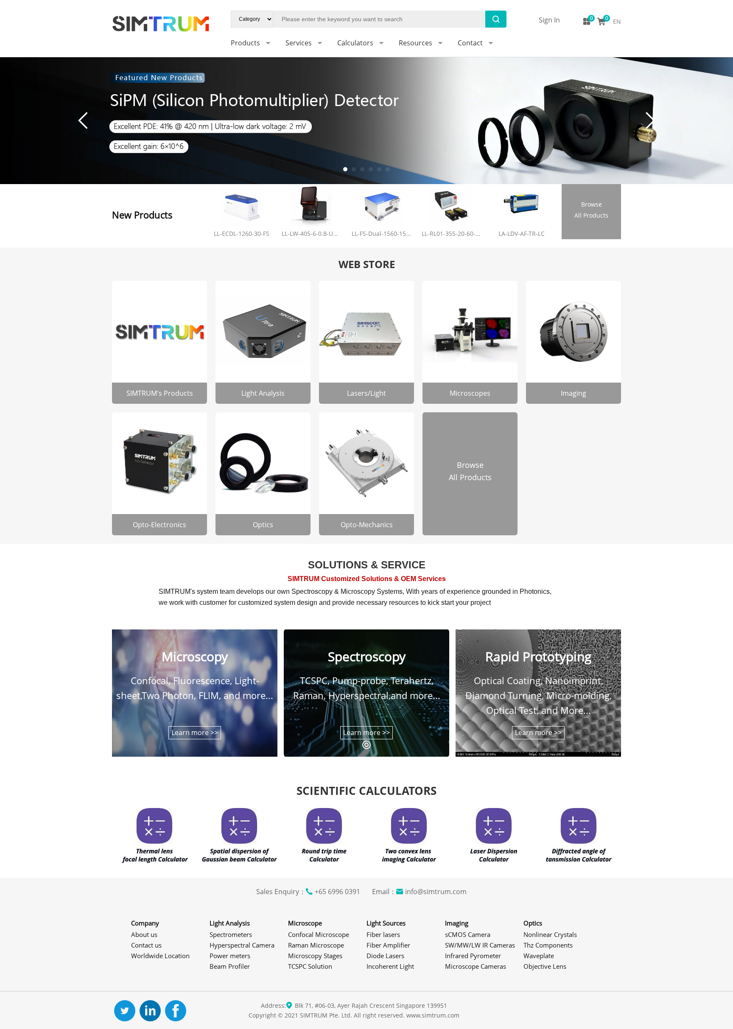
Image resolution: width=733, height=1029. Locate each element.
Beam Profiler (230, 966)
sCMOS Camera (467, 934)
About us (144, 934)
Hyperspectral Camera (242, 945)
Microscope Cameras (475, 966)
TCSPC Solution (310, 966)
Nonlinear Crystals (550, 934)
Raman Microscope (316, 945)
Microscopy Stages (315, 955)
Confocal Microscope (318, 934)
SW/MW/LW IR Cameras (480, 945)
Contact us (146, 945)
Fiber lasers (383, 934)
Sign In (549, 20)
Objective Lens (544, 966)
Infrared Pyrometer (473, 955)
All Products (591, 209)
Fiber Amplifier (388, 945)
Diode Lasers (385, 955)
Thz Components (548, 945)
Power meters (230, 955)
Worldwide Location (160, 955)
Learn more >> (194, 732)
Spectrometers (231, 934)
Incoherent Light (390, 966)
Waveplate (538, 955)
